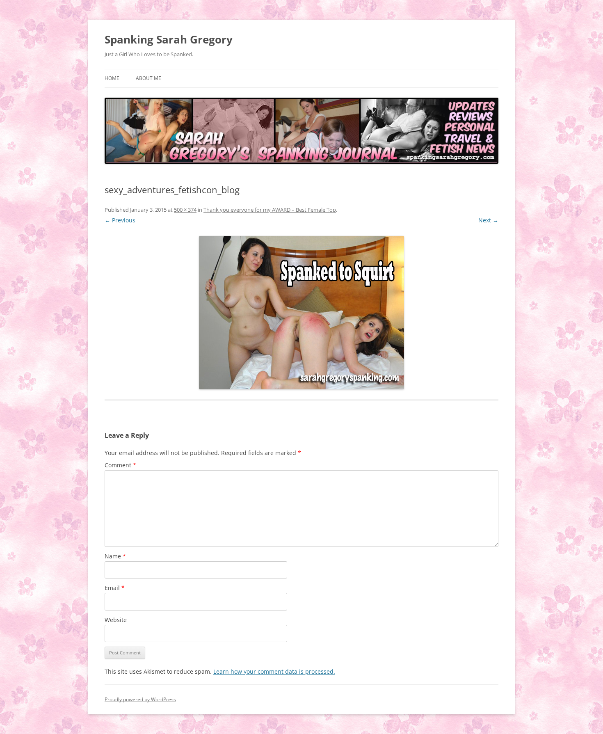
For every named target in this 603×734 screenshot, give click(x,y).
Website (116, 620)
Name (115, 556)
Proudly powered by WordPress (140, 699)
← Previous (120, 220)
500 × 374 (185, 209)
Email (115, 588)
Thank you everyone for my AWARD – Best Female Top (269, 209)
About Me (148, 78)
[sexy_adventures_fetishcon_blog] (301, 312)
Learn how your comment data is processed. (274, 671)
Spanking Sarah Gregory (169, 39)
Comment (120, 465)
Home (112, 78)
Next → (488, 220)
